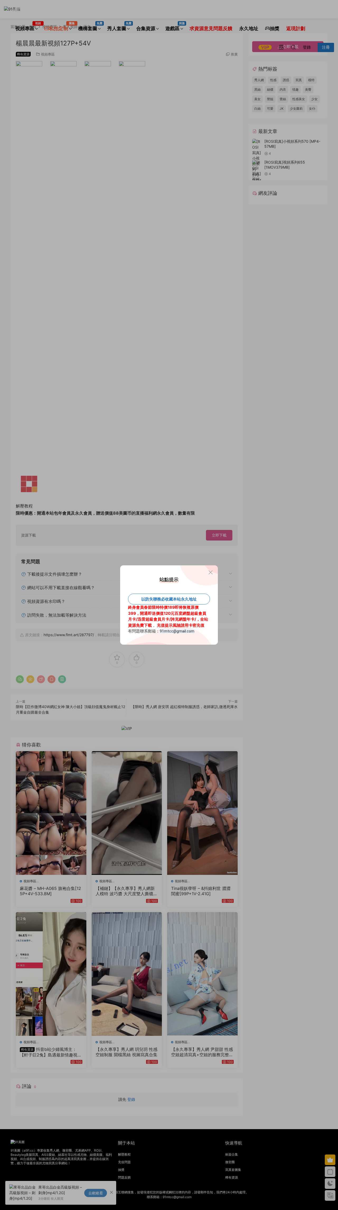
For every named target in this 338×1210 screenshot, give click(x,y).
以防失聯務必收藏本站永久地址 (169, 599)
